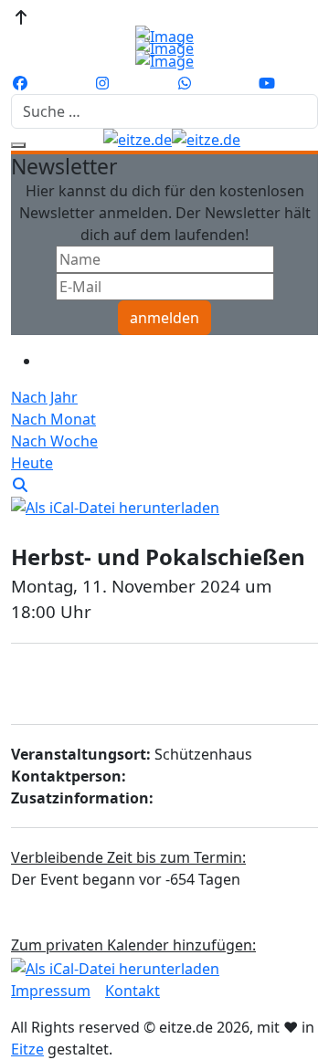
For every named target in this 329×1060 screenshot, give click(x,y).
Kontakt (132, 991)
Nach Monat (53, 419)
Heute (32, 463)
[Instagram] (102, 83)
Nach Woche (54, 441)
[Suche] (20, 485)
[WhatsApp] (184, 83)
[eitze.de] (171, 140)
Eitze (27, 1049)
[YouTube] (267, 83)
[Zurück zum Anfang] (21, 17)
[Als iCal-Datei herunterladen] (115, 507)
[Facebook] (20, 83)
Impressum (50, 991)
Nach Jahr (44, 397)
